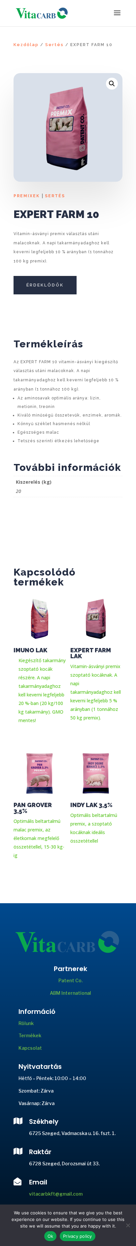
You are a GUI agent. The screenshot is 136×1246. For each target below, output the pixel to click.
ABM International (70, 993)
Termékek (29, 1035)
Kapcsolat (30, 1048)
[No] (127, 1225)
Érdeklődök (45, 285)
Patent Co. (70, 980)
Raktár (40, 1151)
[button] (112, 84)
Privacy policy (77, 1236)
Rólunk (26, 1023)
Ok (50, 1236)
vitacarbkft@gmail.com (56, 1194)
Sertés (54, 44)
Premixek (27, 196)
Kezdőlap (26, 44)
